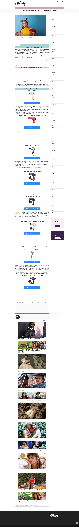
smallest (35, 505)
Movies (53, 152)
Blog (52, 33)
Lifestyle (53, 136)
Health (52, 111)
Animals (53, 19)
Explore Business (57, 238)
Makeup (53, 141)
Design (53, 65)
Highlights (53, 113)
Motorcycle (53, 150)
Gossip (53, 97)
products (27, 505)
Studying (53, 187)
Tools (52, 201)
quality (33, 505)
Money (53, 148)
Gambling (53, 88)
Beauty (53, 28)
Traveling (37, 505)
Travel (52, 205)
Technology (53, 194)
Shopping (53, 182)
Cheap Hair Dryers (22, 505)
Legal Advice (53, 132)
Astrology (53, 24)
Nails (52, 157)
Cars (52, 40)
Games (53, 90)
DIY (52, 67)
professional (30, 505)
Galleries (53, 86)
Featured (53, 79)
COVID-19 (53, 58)
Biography (53, 31)
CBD (52, 44)
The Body (53, 196)
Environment (53, 74)
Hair (52, 102)
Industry (53, 125)
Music (52, 155)
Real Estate (53, 171)
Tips (52, 198)
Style (52, 189)
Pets (52, 166)
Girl (52, 95)
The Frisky (17, 37)
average (18, 505)
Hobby (52, 116)
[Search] (62, 1)
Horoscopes (53, 120)
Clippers (53, 51)
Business (53, 35)
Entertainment (53, 72)
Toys (52, 203)
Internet (53, 127)
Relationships (53, 175)
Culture (53, 63)
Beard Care (53, 26)
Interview (53, 129)
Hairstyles (53, 109)
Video (52, 212)
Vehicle (53, 210)
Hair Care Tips (54, 104)
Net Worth (53, 159)
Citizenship (53, 49)
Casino (53, 42)
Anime (52, 21)
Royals (53, 178)
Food (52, 81)
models (25, 505)
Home (52, 118)
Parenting (53, 162)
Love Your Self (54, 139)
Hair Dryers (23, 37)
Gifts (52, 93)
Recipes (53, 173)
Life (52, 134)
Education (53, 70)
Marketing (53, 143)
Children (53, 47)
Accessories (53, 17)
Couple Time (53, 56)
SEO (52, 180)
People (53, 164)
